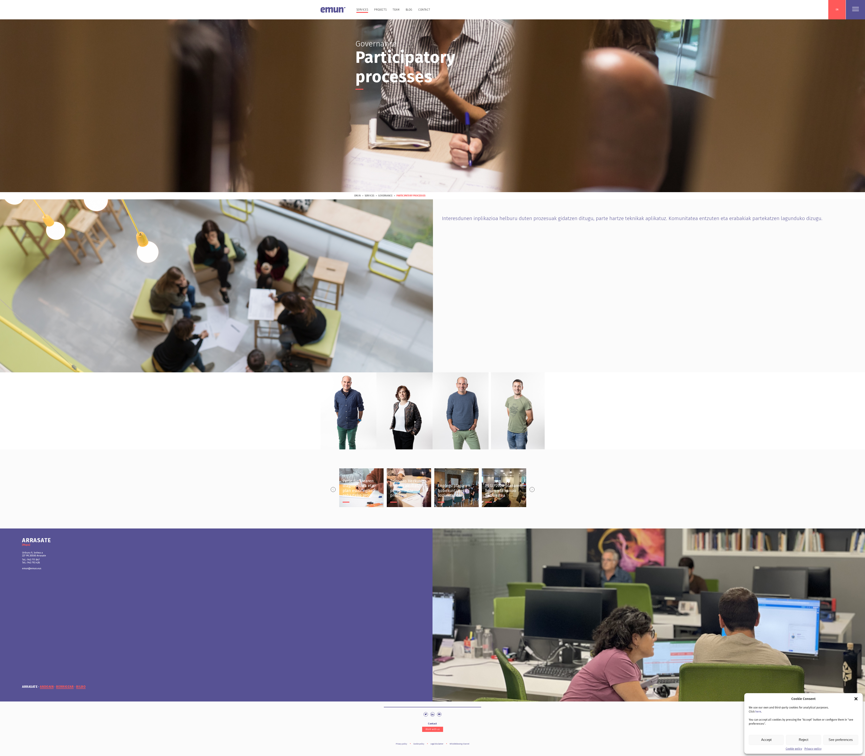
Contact (424, 9)
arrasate (29, 687)
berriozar (65, 687)
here (758, 711)
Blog (409, 9)
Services (362, 9)
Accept (766, 740)
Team (396, 9)
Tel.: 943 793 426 (31, 562)
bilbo (81, 687)
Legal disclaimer (436, 744)
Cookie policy (794, 748)
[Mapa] (26, 544)
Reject (803, 740)
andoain (47, 687)
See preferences (841, 740)
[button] (856, 699)
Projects (380, 9)
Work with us (433, 729)
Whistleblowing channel (459, 744)
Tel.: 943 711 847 (31, 559)
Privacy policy (813, 748)
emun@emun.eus (31, 568)
